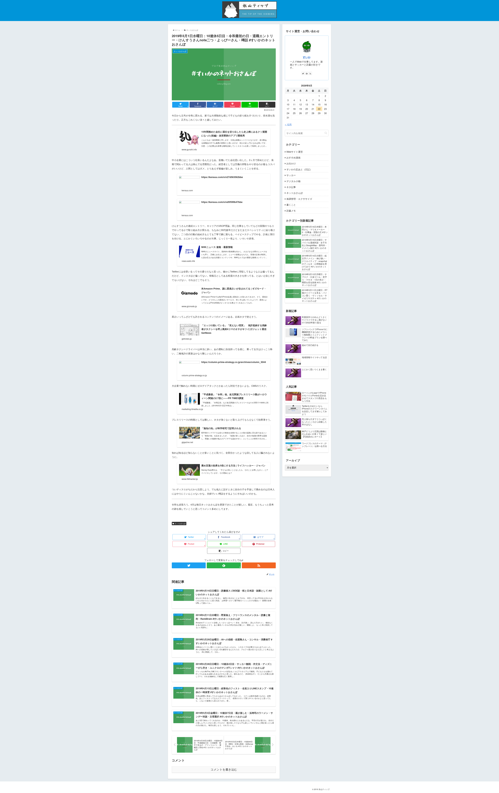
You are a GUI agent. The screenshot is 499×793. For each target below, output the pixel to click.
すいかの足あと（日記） (299, 169)
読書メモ (291, 210)
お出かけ (291, 163)
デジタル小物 (293, 181)
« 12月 (288, 124)
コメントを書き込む (224, 769)
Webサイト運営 (294, 151)
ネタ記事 (291, 187)
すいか (307, 57)
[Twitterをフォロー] (189, 565)
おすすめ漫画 (293, 157)
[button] (326, 132)
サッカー (291, 175)
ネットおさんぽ (180, 523)
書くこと (291, 204)
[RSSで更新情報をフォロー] (259, 565)
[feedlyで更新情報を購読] (306, 73)
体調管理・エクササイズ (299, 198)
